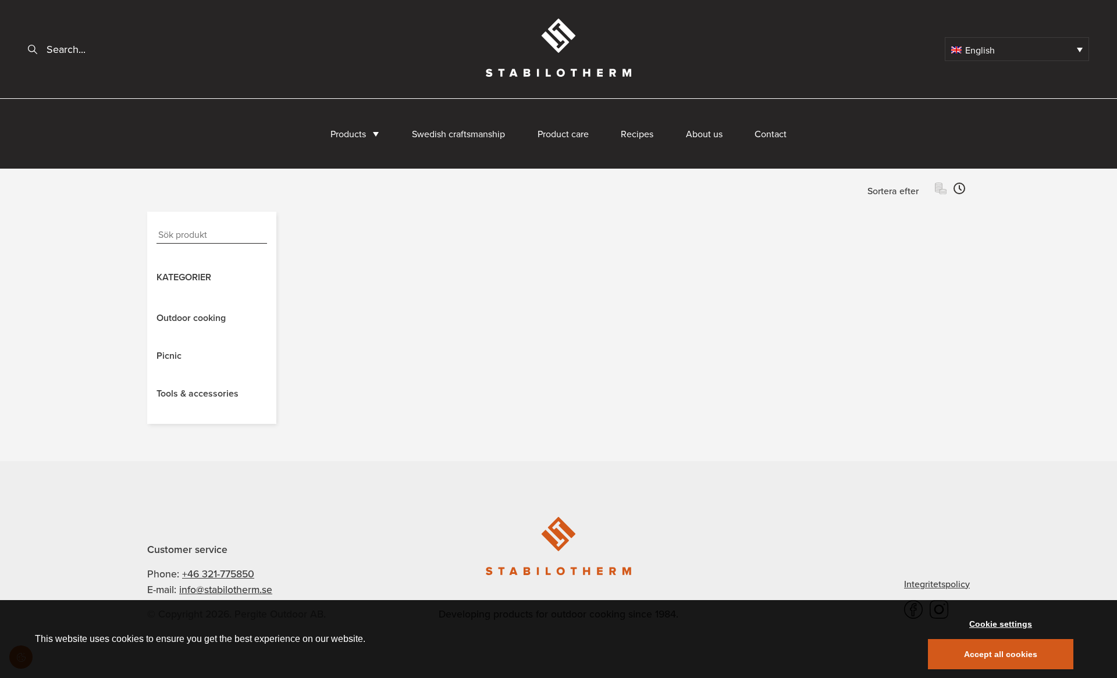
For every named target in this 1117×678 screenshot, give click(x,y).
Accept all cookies (1000, 654)
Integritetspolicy (937, 583)
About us (704, 133)
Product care (563, 133)
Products (348, 133)
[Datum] (959, 190)
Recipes (637, 133)
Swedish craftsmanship (458, 133)
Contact (771, 133)
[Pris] (941, 190)
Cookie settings (1000, 624)
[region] (558, 639)
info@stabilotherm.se (225, 589)
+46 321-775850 (218, 573)
